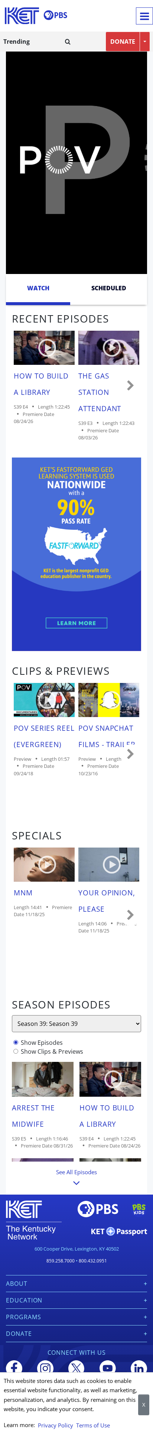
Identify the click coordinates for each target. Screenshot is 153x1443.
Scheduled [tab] (108, 288)
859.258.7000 (60, 1261)
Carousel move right (130, 386)
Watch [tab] (38, 288)
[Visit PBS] (55, 15)
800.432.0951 (93, 1261)
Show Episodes (42, 1043)
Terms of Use (93, 1425)
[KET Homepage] (22, 15)
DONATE (122, 41)
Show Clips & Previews (52, 1051)
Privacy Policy (55, 1425)
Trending (16, 41)
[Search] (67, 41)
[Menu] (144, 16)
